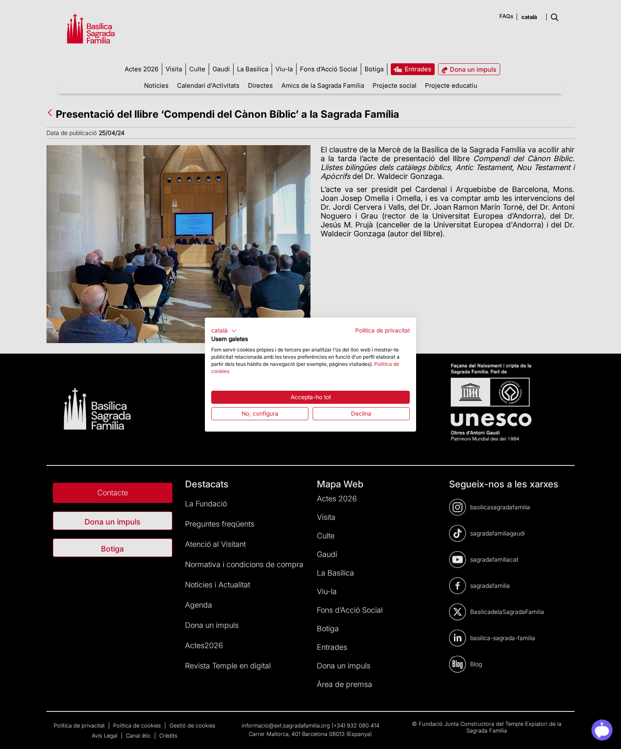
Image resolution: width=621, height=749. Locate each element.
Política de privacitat (382, 330)
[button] (224, 330)
